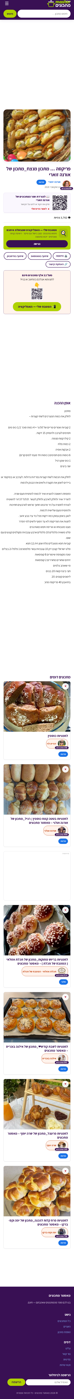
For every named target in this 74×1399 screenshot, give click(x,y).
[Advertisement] (37, 68)
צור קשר (66, 1354)
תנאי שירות (65, 1365)
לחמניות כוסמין (58, 736)
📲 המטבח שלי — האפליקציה (37, 307)
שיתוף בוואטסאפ (39, 256)
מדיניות (67, 1359)
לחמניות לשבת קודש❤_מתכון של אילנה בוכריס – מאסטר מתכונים (37, 1049)
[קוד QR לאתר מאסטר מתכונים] (37, 294)
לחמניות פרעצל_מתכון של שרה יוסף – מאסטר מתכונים (38, 1135)
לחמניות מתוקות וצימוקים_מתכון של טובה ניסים (40, 961)
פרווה (41, 182)
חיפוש (10, 13)
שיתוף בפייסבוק (15, 256)
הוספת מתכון (64, 1332)
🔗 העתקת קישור (58, 264)
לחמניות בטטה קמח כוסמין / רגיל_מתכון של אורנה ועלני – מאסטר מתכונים (39, 821)
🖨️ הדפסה (61, 256)
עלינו (68, 1348)
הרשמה (16, 1382)
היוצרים (67, 1326)
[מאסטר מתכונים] (59, 3)
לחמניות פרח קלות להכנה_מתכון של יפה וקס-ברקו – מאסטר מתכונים (38, 1222)
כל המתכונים (64, 1321)
